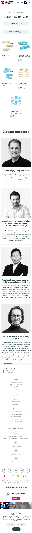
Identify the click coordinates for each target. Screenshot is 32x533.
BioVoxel (16, 394)
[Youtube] (16, 470)
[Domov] (7, 2)
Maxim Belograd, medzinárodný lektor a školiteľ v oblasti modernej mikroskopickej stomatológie (16, 223)
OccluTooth (6, 83)
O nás (16, 397)
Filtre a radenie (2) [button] (15, 32)
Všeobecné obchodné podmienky (16, 412)
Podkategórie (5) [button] (15, 23)
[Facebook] (4, 470)
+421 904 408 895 (10, 368)
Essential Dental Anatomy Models (24, 56)
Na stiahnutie (16, 402)
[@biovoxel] (8, 494)
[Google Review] (22, 470)
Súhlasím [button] (16, 529)
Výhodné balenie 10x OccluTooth (16, 112)
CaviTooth (5, 55)
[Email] (16, 451)
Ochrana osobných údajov (16, 419)
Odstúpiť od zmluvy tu (16, 421)
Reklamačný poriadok (16, 414)
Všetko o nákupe (16, 409)
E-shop (16, 379)
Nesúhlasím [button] (21, 524)
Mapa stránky (26, 480)
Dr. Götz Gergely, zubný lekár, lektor (16, 171)
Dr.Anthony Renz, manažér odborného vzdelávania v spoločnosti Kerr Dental (16, 281)
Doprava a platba (16, 416)
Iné (16, 389)
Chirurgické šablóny (16, 387)
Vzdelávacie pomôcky (16, 382)
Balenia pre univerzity (16, 384)
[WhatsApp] (28, 470)
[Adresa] (16, 433)
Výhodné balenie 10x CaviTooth (24, 84)
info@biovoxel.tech (10, 370)
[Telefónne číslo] (16, 443)
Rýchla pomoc (9, 372)
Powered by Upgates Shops (22, 482)
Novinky (16, 399)
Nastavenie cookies (10, 482)
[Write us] (16, 458)
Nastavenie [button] (11, 524)
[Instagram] (10, 470)
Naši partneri (16, 404)
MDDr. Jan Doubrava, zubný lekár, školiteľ (16, 338)
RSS (4, 482)
